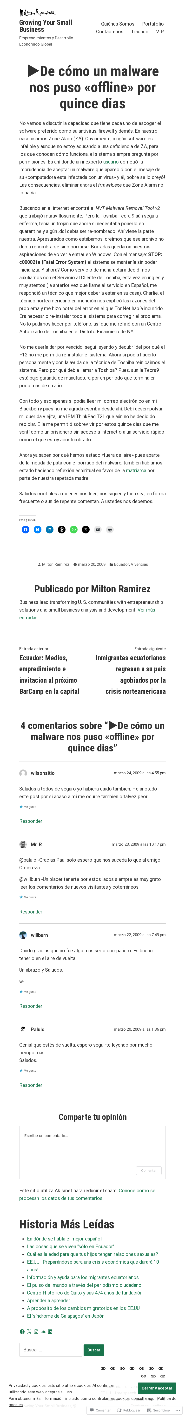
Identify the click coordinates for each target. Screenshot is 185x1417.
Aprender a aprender (48, 1300)
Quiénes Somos (117, 24)
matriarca (136, 470)
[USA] (122, 1368)
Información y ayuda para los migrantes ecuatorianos (83, 1277)
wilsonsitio (43, 773)
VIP (160, 31)
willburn (39, 935)
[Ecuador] (132, 1368)
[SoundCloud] (43, 1332)
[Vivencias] (153, 1376)
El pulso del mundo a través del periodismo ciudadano (84, 1285)
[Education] (104, 1368)
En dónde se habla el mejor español (64, 1239)
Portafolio (153, 24)
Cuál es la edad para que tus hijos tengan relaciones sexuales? (92, 1254)
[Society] (113, 1368)
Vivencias (139, 564)
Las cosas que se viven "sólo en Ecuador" (70, 1246)
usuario (110, 162)
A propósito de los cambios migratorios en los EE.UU (83, 1308)
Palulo (38, 1029)
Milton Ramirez (55, 564)
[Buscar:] (51, 1350)
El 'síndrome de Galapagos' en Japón (66, 1316)
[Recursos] (161, 1368)
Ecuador (121, 564)
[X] (29, 1332)
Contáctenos (109, 31)
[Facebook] (22, 1332)
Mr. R (36, 844)
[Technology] (141, 1368)
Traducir (139, 31)
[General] (162, 1376)
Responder (30, 821)
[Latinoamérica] (151, 1368)
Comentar (149, 1170)
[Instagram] (36, 1332)
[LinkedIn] (50, 1332)
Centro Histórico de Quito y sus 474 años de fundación (85, 1293)
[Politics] (143, 1376)
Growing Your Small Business (45, 26)
